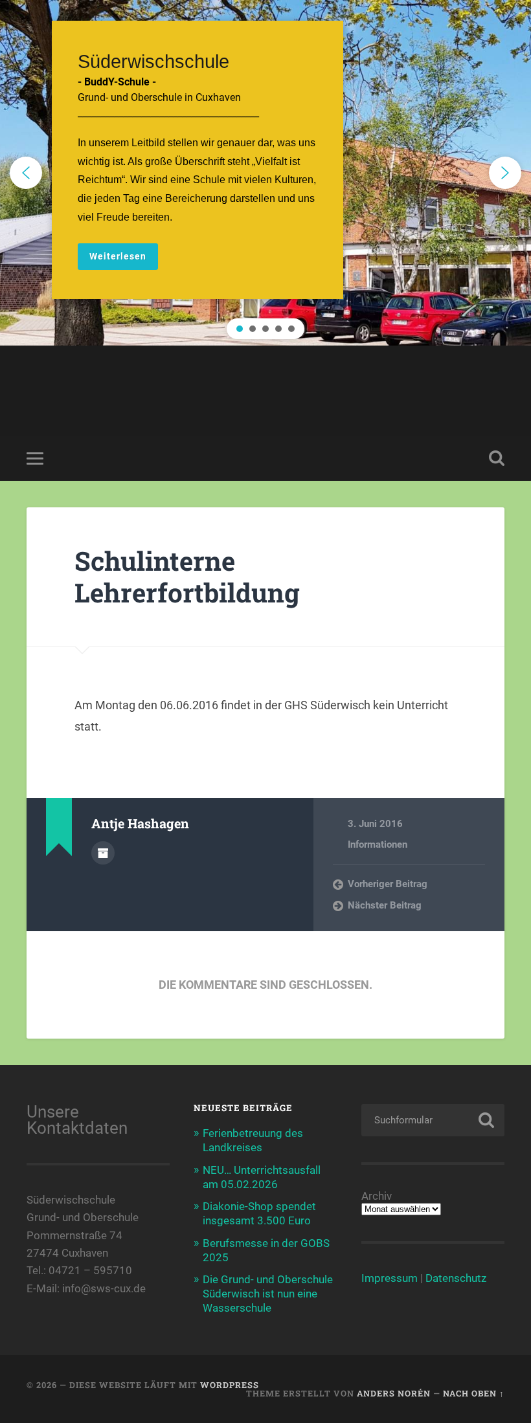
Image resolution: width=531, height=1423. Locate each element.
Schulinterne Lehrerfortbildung (187, 577)
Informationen (377, 844)
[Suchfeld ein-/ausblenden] (496, 458)
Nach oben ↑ (473, 1393)
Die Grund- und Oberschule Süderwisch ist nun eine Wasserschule (268, 1293)
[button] (265, 173)
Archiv (376, 1196)
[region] (265, 173)
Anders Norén (394, 1393)
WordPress (229, 1385)
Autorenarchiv (103, 853)
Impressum (389, 1278)
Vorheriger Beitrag (387, 884)
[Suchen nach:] (432, 1120)
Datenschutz (455, 1278)
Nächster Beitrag (385, 905)
